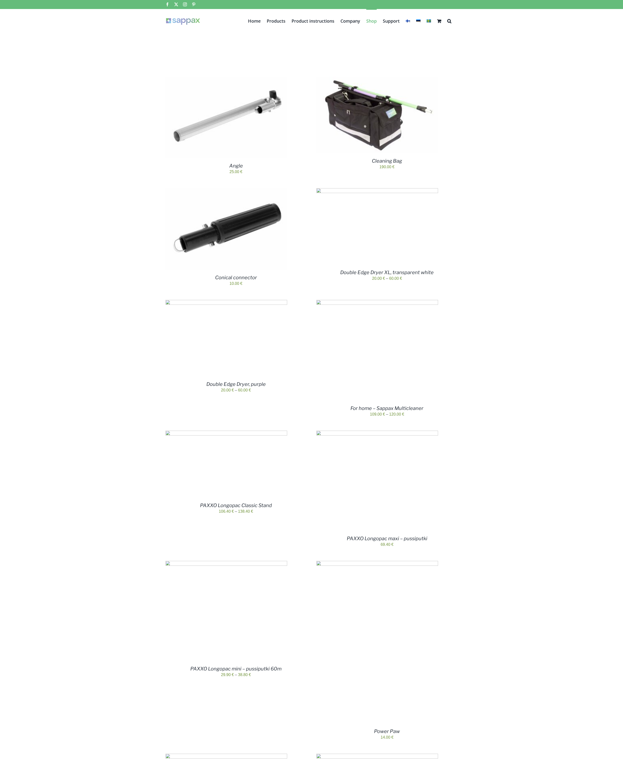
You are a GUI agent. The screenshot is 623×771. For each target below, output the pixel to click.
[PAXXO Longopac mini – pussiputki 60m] (226, 564)
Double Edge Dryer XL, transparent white (387, 272)
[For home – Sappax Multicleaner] (377, 303)
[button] (449, 20)
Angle (236, 166)
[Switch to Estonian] (418, 20)
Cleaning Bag (387, 161)
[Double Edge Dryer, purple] (226, 303)
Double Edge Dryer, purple (236, 384)
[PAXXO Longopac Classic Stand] (226, 433)
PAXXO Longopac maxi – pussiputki (387, 538)
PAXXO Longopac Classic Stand (236, 505)
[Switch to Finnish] (408, 20)
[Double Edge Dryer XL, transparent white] (377, 191)
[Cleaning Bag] (377, 79)
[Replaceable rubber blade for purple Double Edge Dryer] (377, 756)
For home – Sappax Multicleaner (386, 408)
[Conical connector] (226, 191)
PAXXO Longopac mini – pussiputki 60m (236, 669)
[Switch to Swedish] (429, 20)
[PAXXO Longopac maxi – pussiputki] (377, 433)
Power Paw (387, 731)
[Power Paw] (377, 564)
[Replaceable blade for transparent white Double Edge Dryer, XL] (226, 756)
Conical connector (236, 277)
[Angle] (226, 79)
